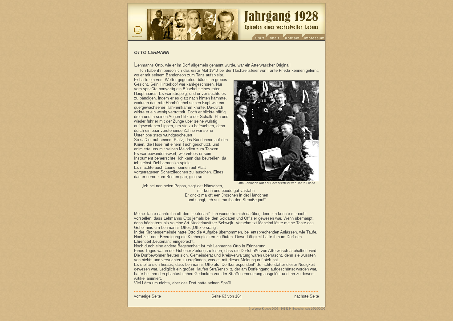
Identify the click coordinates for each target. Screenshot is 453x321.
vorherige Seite (147, 296)
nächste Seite (306, 296)
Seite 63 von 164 (226, 296)
